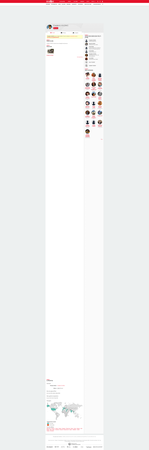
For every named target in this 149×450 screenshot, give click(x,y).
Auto (88, 1)
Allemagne (49, 428)
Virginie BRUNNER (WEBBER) (87, 135)
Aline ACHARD (87, 78)
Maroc (53, 429)
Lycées (59, 4)
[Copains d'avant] (75, 447)
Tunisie (78, 429)
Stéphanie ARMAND (100, 126)
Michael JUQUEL (100, 107)
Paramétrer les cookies (93, 440)
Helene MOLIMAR (88, 97)
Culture (75, 1)
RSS (76, 440)
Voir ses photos (80, 57)
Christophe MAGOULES (87, 88)
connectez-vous (73, 36)
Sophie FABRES (93, 126)
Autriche (53, 428)
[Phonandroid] (97, 447)
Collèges (63, 4)
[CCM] (57, 447)
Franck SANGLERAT (100, 88)
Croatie (56, 428)
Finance (82, 1)
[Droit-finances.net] (69, 447)
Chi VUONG (91, 50)
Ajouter (56, 28)
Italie (51, 429)
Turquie (48, 430)
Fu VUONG (91, 58)
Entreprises (80, 4)
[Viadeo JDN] (82, 447)
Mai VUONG (91, 46)
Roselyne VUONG (92, 53)
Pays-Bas (57, 429)
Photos (64, 32)
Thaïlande (74, 429)
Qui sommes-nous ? (51, 440)
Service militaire (88, 4)
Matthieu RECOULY (87, 107)
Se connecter (54, 4)
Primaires (68, 4)
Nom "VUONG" (92, 62)
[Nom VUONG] (86, 62)
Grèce (75, 428)
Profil (53, 32)
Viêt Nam (52, 430)
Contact (68, 440)
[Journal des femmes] (50, 447)
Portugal (61, 429)
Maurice (78, 428)
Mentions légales (67, 441)
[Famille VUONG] (86, 65)
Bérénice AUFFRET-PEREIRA (100, 79)
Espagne (63, 428)
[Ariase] (89, 447)
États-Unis (68, 428)
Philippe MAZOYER (87, 126)
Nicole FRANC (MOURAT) (94, 116)
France (72, 428)
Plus (93, 1)
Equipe (56, 440)
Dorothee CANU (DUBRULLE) (93, 88)
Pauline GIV (100, 115)
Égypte (60, 428)
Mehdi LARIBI (93, 107)
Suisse (70, 429)
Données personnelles (86, 440)
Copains (76, 32)
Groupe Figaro (73, 441)
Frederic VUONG (50, 55)
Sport (69, 1)
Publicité (65, 440)
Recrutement (80, 440)
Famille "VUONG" (92, 65)
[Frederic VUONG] (49, 27)
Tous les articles (72, 440)
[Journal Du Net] (63, 447)
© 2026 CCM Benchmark (80, 441)
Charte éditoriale (60, 440)
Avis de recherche (97, 4)
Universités (74, 4)
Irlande (48, 429)
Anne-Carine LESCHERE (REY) (94, 80)
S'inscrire (48, 4)
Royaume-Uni (66, 429)
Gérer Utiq (99, 440)
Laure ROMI (93, 96)
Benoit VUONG (92, 43)
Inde (81, 428)
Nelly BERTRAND (87, 116)
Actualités (62, 1)
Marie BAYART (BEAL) (100, 97)
